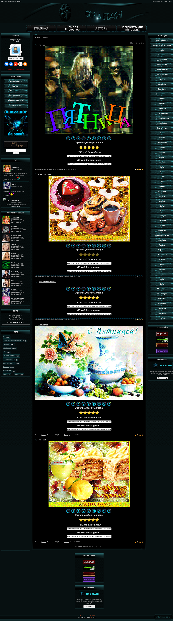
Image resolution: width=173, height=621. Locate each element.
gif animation (7, 348)
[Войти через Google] (20, 64)
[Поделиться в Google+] (99, 138)
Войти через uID (15, 58)
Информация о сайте (16, 100)
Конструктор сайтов (83, 617)
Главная (3, 1)
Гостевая (15, 86)
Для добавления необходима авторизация (16, 205)
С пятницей (43, 325)
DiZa (65, 169)
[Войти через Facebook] (11, 64)
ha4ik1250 (66, 319)
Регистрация (12, 1)
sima (4, 374)
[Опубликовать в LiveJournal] (104, 138)
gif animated (7, 370)
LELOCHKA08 (7, 359)
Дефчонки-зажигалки (47, 282)
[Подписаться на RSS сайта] (109, 138)
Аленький (66, 276)
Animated (6, 367)
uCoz (94, 617)
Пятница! (42, 440)
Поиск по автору (15, 105)
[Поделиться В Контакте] (73, 138)
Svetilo (16, 374)
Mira (4, 351)
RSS (170, 1)
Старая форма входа (16, 69)
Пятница (41, 45)
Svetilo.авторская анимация (12, 340)
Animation (6, 344)
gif (3, 336)
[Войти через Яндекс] (16, 64)
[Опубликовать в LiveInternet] (83, 138)
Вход (19, 1)
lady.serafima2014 (8, 363)
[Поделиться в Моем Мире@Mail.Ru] (94, 138)
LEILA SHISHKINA (9, 355)
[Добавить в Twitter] (78, 138)
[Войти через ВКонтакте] (6, 64)
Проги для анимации (15, 96)
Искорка (66, 435)
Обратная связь (15, 91)
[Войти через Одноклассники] (25, 64)
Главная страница (15, 81)
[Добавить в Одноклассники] (88, 138)
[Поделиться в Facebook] (68, 138)
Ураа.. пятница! (44, 174)
